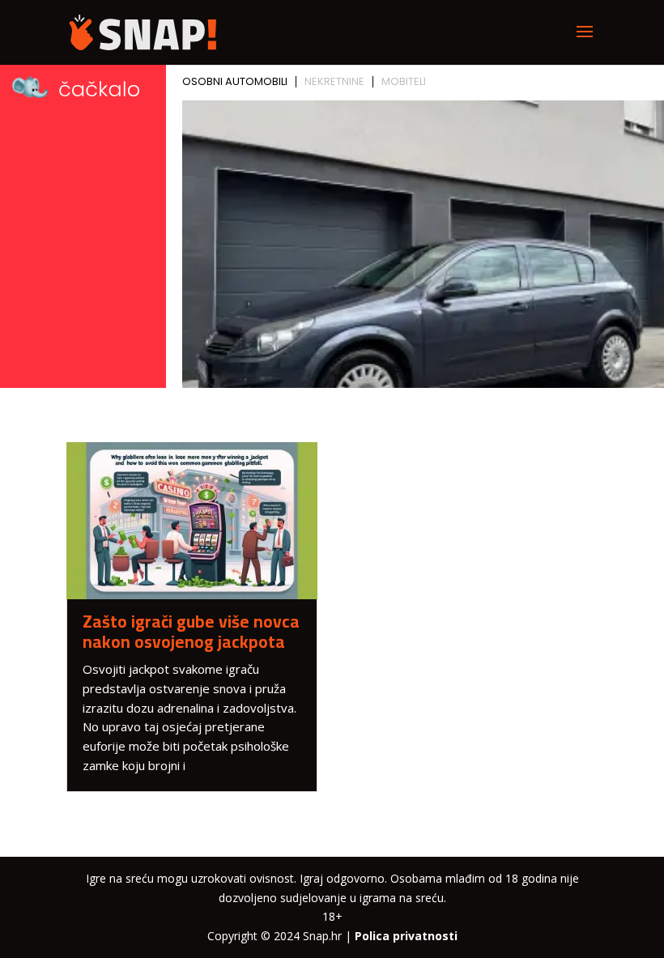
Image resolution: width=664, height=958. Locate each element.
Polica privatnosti (406, 935)
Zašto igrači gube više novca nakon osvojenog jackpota (191, 632)
